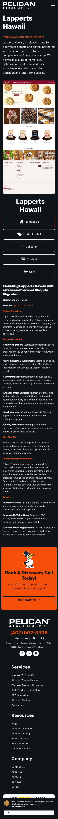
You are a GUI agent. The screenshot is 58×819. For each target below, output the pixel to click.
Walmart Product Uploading (27, 685)
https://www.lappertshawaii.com (23, 37)
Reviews (16, 782)
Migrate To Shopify (22, 675)
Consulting (17, 705)
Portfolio (16, 777)
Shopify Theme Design (25, 680)
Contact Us (18, 767)
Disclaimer (33, 643)
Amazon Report (20, 743)
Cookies (24, 643)
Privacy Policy (18, 806)
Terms (16, 643)
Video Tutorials (20, 738)
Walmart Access (20, 748)
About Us (16, 772)
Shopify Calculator (22, 728)
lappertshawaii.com (23, 305)
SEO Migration (20, 695)
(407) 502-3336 (29, 632)
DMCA (49, 643)
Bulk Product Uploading (25, 690)
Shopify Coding (20, 700)
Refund (42, 643)
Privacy (9, 643)
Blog (14, 723)
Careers (16, 787)
